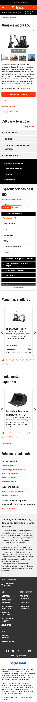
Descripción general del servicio (12, 470)
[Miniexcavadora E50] (5, 57)
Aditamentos (6, 625)
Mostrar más (18, 288)
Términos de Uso (7, 641)
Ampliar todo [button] (29, 127)
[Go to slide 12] (6, 364)
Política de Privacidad (5, 636)
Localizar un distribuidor (14, 169)
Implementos (10, 180)
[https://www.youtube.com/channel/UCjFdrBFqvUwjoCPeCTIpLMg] (13, 651)
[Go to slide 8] (27, 360)
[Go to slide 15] (17, 437)
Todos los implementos (9, 508)
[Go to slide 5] (17, 360)
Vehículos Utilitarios (5, 614)
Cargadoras (5, 596)
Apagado (6, 207)
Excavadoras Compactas (6, 601)
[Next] (34, 332)
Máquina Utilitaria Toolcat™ (8, 620)
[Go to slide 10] (33, 360)
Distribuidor (5, 101)
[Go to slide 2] (6, 360)
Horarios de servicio (8, 477)
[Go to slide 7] (23, 360)
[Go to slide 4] (13, 360)
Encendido (15, 207)
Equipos (9, 174)
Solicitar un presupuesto (14, 163)
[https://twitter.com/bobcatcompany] (18, 651)
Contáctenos (25, 602)
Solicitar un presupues (18, 94)
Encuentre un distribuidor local (12, 491)
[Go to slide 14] (13, 437)
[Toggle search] (33, 7)
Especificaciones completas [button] (13, 199)
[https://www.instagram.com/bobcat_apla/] (24, 651)
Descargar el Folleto (8, 106)
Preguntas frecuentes (8, 495)
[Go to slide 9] (30, 360)
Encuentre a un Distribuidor (25, 607)
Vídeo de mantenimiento (9, 474)
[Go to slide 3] (10, 360)
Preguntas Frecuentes (24, 597)
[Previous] (2, 332)
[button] (18, 132)
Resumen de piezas (7, 466)
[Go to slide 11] (3, 364)
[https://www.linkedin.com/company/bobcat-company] (29, 651)
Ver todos (6, 443)
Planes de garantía (7, 481)
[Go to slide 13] (10, 364)
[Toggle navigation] (3, 7)
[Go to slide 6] (20, 360)
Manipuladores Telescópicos (7, 607)
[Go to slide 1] (3, 360)
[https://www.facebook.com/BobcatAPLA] (7, 651)
